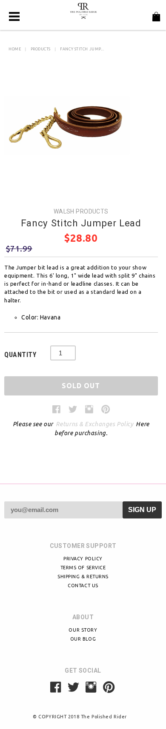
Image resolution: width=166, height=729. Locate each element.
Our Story (83, 629)
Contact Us (83, 585)
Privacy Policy (83, 558)
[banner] (83, 10)
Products (41, 49)
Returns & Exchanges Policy (95, 424)
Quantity (20, 355)
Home (15, 49)
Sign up (142, 509)
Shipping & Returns (83, 576)
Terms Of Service (83, 567)
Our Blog (83, 638)
